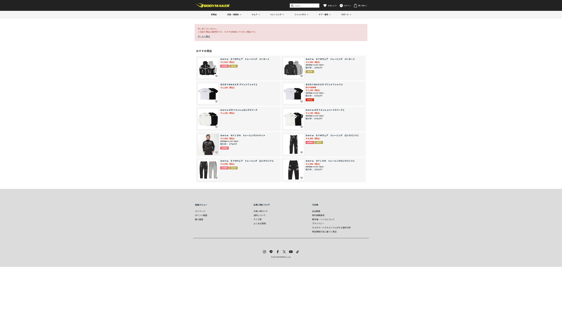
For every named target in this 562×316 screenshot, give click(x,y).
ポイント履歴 (201, 215)
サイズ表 (257, 219)
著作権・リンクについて (323, 219)
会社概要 (316, 211)
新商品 (214, 14)
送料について (259, 215)
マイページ (200, 211)
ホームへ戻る (204, 36)
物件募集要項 (318, 215)
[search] (292, 5)
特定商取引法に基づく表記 (324, 231)
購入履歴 (199, 219)
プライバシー (318, 223)
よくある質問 (259, 223)
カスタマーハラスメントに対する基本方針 (331, 227)
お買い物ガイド (260, 211)
